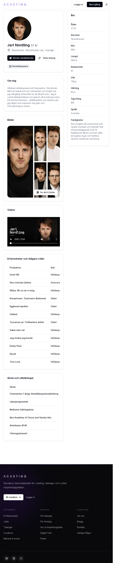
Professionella (11, 516)
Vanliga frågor (84, 533)
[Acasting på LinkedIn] (14, 558)
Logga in (78, 4)
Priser (43, 538)
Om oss (80, 516)
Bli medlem (11, 497)
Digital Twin (46, 533)
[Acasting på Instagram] (21, 558)
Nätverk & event (12, 538)
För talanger (46, 516)
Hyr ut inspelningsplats (51, 527)
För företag (46, 521)
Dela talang (49, 58)
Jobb (6, 521)
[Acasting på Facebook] (7, 558)
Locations (8, 533)
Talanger (8, 527)
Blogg (80, 521)
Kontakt (80, 527)
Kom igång (94, 4)
